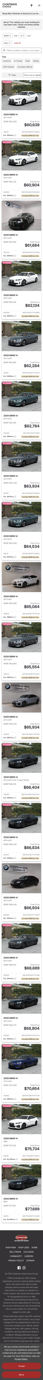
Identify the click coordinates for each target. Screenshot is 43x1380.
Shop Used (23, 1247)
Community (16, 1256)
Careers (28, 1256)
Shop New (11, 1247)
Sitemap (30, 1260)
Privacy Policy (16, 1260)
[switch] (39, 5)
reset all (17, 43)
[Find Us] (31, 5)
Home (34, 1247)
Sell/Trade (15, 1252)
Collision (29, 1252)
